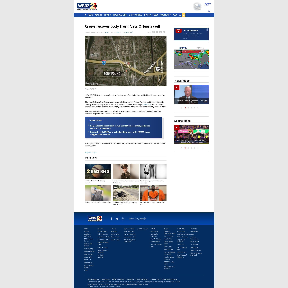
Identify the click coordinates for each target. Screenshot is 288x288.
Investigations (120, 15)
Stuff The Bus (181, 252)
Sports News (115, 234)
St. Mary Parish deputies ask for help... (98, 202)
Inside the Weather (101, 256)
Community (165, 15)
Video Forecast (103, 234)
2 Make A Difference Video (169, 232)
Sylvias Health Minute (88, 266)
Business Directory (183, 234)
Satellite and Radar (104, 237)
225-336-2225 (133, 281)
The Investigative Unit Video (129, 241)
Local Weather (102, 231)
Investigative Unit (129, 237)
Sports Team (115, 237)
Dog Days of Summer (181, 241)
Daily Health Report (88, 245)
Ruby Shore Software (114, 286)
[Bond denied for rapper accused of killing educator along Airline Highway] (153, 193)
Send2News (88, 263)
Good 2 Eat (180, 245)
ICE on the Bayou (129, 234)
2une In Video (168, 236)
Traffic (147, 15)
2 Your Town (181, 231)
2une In (86, 231)
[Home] (90, 6)
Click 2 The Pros (182, 237)
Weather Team (102, 247)
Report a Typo (91, 152)
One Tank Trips (156, 239)
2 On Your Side (135, 15)
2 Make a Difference (87, 235)
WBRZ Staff (129, 32)
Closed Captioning (93, 279)
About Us (177, 15)
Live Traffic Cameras (154, 235)
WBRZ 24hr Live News (169, 263)
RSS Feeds (87, 260)
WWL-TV (147, 104)
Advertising (194, 231)
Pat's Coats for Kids (182, 248)
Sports (107, 15)
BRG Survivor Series (88, 240)
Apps (192, 234)
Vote (85, 270)
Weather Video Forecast (169, 258)
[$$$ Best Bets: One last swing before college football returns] (98, 171)
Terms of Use (155, 279)
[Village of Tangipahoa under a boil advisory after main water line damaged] (153, 171)
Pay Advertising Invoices (169, 279)
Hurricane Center (103, 240)
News (90, 15)
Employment (194, 242)
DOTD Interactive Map (156, 246)
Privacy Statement (142, 279)
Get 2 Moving (88, 249)
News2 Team (88, 254)
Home (85, 15)
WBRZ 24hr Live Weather (103, 251)
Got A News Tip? (89, 251)
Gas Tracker (155, 231)
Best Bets (114, 231)
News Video (88, 257)
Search (184, 15)
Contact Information (194, 238)
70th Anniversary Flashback (196, 254)
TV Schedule (194, 245)
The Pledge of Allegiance (182, 256)
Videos (155, 15)
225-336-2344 (176, 281)
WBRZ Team (194, 247)
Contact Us (130, 279)
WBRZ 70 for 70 (195, 250)
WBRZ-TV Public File (118, 279)
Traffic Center (155, 242)
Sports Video (115, 240)
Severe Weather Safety (103, 243)
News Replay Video (168, 243)
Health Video (168, 239)
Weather (98, 15)
